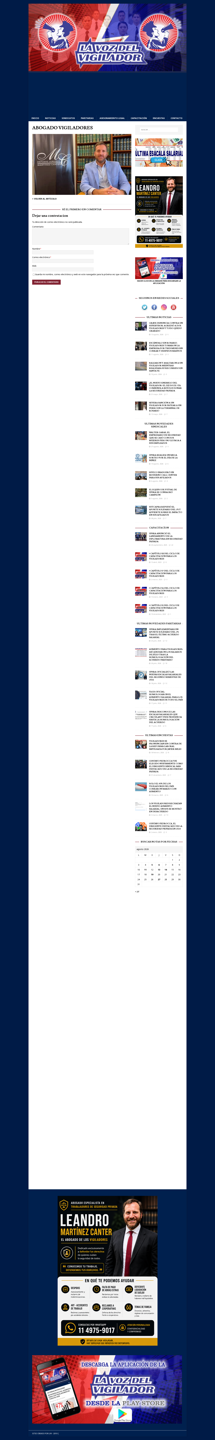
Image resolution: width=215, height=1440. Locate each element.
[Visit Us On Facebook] (154, 310)
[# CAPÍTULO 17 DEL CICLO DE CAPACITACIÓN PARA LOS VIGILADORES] (141, 576)
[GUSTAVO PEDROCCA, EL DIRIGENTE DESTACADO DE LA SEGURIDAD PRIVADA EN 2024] (141, 829)
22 (172, 545)
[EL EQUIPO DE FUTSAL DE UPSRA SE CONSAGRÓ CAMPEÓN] (141, 495)
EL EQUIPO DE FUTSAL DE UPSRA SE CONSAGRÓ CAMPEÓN (163, 492)
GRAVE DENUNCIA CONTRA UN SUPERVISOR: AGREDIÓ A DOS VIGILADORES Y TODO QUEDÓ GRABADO (166, 327)
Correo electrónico (41, 257)
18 (166, 663)
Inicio (35, 118)
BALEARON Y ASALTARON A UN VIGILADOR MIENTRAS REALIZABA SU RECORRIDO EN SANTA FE (166, 367)
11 (166, 703)
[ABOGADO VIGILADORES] (81, 193)
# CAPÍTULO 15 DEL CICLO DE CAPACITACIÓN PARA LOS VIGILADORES (164, 608)
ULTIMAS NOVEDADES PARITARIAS (159, 623)
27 (159, 879)
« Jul (137, 891)
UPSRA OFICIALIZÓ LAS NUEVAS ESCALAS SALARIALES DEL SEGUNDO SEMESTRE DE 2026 (165, 676)
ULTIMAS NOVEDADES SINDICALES (159, 425)
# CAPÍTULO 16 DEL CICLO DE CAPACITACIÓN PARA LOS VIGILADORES (164, 591)
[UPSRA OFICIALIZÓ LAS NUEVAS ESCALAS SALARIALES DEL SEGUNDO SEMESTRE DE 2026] (141, 677)
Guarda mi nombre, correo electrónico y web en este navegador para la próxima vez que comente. (82, 274)
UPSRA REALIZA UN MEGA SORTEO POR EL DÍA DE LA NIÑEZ (163, 458)
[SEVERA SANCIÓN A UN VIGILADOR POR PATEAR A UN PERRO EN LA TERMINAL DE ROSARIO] (141, 408)
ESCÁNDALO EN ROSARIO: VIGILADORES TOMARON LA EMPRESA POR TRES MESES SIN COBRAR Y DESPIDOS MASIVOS (166, 347)
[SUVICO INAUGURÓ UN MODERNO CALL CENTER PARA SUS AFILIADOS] (141, 478)
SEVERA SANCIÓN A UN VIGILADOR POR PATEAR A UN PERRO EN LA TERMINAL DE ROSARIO (165, 407)
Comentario (38, 226)
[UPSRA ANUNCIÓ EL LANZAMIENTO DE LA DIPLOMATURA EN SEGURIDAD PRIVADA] (141, 539)
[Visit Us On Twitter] (144, 310)
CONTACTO (176, 118)
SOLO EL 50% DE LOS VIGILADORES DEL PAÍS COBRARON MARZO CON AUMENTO (162, 787)
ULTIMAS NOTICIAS (159, 317)
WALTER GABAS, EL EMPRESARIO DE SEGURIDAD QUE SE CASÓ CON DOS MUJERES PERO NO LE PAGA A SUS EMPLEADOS (165, 438)
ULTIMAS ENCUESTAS (159, 735)
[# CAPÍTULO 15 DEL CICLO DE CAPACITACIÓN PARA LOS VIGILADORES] (141, 611)
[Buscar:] (158, 129)
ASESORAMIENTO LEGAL (112, 118)
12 (166, 641)
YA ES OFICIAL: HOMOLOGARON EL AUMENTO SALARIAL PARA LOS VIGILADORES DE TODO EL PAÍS (166, 696)
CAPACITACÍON (159, 527)
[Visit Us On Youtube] (173, 310)
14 (166, 869)
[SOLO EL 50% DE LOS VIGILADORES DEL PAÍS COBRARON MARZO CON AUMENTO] (141, 789)
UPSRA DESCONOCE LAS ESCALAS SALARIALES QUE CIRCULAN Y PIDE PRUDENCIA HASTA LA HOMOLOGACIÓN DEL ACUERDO (165, 717)
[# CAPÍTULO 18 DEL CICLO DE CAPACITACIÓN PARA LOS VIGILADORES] (141, 559)
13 (167, 815)
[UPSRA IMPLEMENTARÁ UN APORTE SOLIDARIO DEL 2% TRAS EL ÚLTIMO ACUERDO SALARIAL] (141, 635)
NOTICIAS (50, 118)
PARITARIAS (87, 118)
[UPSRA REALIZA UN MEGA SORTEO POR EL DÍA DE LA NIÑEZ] (141, 460)
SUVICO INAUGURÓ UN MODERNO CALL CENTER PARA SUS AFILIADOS (163, 475)
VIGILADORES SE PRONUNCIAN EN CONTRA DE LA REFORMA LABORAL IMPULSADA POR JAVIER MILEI (165, 745)
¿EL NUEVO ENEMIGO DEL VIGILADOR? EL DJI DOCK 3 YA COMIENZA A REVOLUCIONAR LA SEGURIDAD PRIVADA (165, 387)
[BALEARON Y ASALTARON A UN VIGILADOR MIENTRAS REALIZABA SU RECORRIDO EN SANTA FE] (141, 368)
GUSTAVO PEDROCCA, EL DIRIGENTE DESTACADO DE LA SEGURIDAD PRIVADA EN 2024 (165, 826)
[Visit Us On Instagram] (164, 310)
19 (152, 874)
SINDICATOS (68, 118)
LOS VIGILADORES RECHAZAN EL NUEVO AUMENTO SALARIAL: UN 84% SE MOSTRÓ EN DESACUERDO (165, 807)
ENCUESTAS (159, 118)
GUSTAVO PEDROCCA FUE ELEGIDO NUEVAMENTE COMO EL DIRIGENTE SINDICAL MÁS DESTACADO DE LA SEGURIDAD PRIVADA (166, 766)
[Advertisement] (107, 93)
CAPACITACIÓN (139, 118)
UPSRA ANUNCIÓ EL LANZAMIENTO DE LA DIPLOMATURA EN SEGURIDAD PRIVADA (166, 537)
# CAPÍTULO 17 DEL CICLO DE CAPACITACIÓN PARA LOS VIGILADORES (164, 573)
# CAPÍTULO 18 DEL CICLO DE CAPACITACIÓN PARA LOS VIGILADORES (164, 556)
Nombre (36, 248)
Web (34, 265)
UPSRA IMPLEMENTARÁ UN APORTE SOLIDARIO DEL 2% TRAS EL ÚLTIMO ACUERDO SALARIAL (164, 633)
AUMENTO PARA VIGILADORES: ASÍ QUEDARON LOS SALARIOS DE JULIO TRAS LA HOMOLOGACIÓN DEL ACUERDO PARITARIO (166, 654)
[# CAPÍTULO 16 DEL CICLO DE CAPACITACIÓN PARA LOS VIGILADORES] (141, 594)
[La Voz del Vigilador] (107, 69)
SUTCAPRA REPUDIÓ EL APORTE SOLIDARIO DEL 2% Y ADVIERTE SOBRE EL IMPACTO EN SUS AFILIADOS (165, 511)
